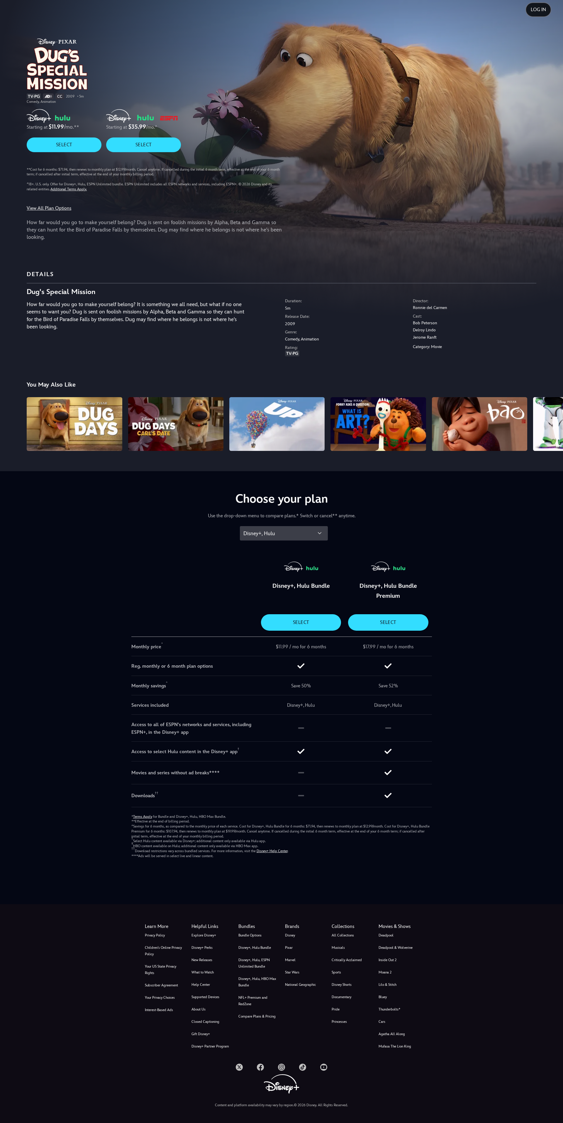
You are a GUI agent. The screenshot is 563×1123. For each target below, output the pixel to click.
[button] (211, 926)
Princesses (339, 1022)
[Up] (277, 424)
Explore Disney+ (203, 935)
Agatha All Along (392, 1034)
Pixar (289, 948)
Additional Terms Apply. (68, 189)
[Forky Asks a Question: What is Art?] (378, 424)
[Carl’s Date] (175, 424)
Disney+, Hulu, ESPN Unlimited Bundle (254, 963)
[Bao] (479, 424)
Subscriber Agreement (161, 985)
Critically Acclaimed (347, 960)
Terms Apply (142, 817)
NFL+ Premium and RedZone (252, 1001)
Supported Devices (205, 997)
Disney (290, 935)
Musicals (338, 948)
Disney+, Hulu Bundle (254, 948)
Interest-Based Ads (159, 1010)
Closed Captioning (205, 1022)
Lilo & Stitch (387, 985)
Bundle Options (250, 935)
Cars (382, 1022)
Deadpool (386, 935)
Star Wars (292, 972)
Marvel (290, 960)
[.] (239, 1067)
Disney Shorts (342, 985)
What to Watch (202, 972)
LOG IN (538, 9)
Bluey (383, 997)
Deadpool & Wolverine (396, 948)
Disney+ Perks (202, 948)
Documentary (341, 997)
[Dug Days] (74, 424)
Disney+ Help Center (272, 851)
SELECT (64, 144)
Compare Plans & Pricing (257, 1016)
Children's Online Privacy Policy (163, 951)
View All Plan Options (49, 208)
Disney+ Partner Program (210, 1046)
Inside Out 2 (387, 960)
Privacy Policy (155, 935)
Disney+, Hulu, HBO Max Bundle (257, 982)
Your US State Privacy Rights (160, 969)
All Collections (343, 935)
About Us (198, 1009)
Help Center (200, 985)
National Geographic (300, 985)
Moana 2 (385, 972)
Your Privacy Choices (160, 998)
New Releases (201, 960)
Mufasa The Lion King (395, 1046)
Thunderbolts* (389, 1009)
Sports (336, 972)
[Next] (551, 423)
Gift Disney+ (200, 1034)
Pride (336, 1009)
